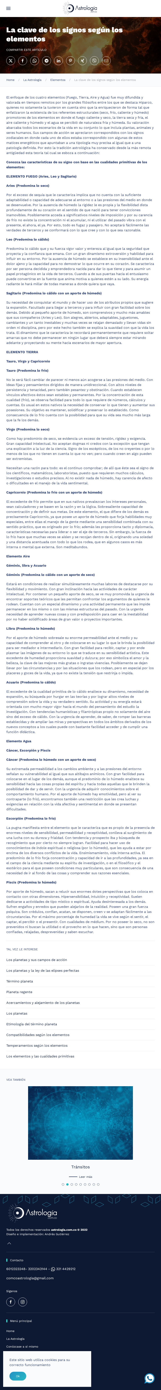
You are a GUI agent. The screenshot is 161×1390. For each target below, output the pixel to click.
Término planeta (19, 981)
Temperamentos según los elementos (37, 1046)
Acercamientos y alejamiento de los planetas (43, 1003)
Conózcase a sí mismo (22, 1346)
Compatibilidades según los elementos (37, 1035)
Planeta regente (19, 992)
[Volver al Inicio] (81, 8)
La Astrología (15, 1338)
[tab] (63, 1184)
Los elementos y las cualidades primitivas (40, 1056)
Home (10, 1331)
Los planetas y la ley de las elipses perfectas (42, 971)
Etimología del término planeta (31, 1024)
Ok (18, 1376)
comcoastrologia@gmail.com (30, 1278)
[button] (8, 8)
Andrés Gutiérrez (57, 1234)
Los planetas (16, 1013)
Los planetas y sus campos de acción (36, 960)
